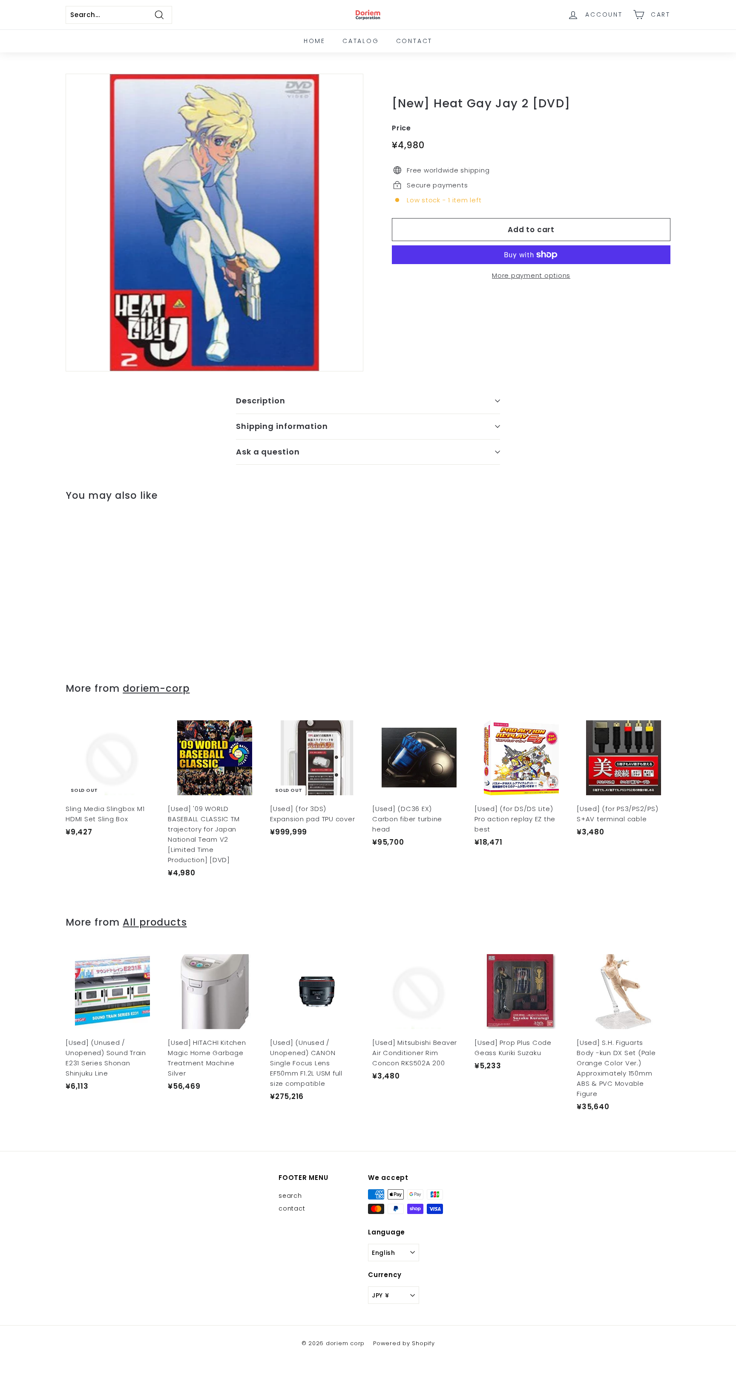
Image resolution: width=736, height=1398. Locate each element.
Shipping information (282, 426)
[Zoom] (214, 222)
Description (260, 400)
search (290, 1195)
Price (401, 128)
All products (155, 922)
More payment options (531, 275)
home (314, 41)
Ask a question (268, 451)
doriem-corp (156, 688)
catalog (360, 41)
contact (414, 41)
